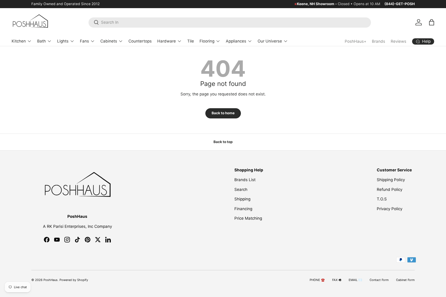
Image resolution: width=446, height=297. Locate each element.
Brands (378, 41)
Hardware (166, 41)
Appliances (236, 41)
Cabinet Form (405, 280)
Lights (63, 41)
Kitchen (19, 41)
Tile (190, 41)
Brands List (245, 179)
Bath (41, 41)
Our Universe (270, 41)
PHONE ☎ (317, 280)
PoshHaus (50, 280)
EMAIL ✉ (355, 280)
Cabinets (108, 41)
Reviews (398, 41)
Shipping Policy (391, 179)
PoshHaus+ (355, 41)
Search (240, 189)
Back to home (223, 113)
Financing (243, 208)
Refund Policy (389, 189)
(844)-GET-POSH (399, 4)
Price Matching (248, 218)
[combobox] (230, 22)
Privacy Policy (389, 208)
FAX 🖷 (336, 280)
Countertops (140, 41)
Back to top (223, 142)
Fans (84, 41)
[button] (431, 22)
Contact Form (379, 280)
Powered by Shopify (73, 280)
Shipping (242, 199)
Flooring (207, 41)
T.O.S (382, 199)
